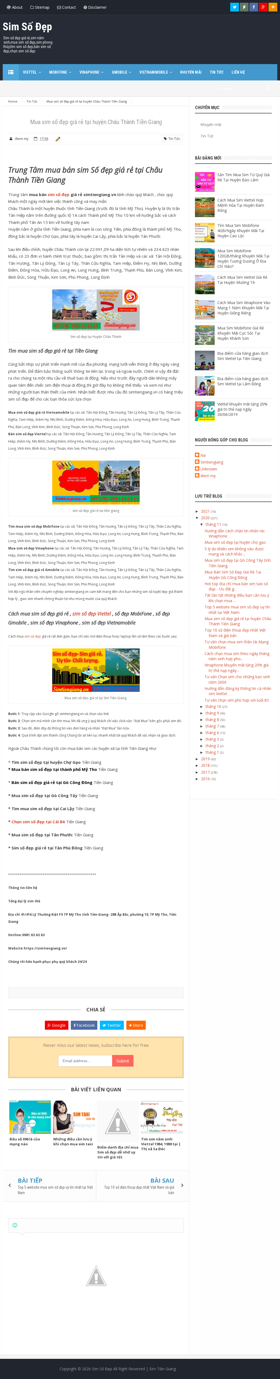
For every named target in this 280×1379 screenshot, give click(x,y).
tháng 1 (213, 752)
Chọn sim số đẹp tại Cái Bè (38, 821)
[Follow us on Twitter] (234, 7)
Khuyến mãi (210, 124)
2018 (206, 765)
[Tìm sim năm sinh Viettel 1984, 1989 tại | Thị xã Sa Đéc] (161, 1117)
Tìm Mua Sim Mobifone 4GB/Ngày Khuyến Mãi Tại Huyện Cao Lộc (240, 230)
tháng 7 (213, 726)
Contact (68, 7)
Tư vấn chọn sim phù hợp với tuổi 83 (237, 700)
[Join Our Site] (273, 7)
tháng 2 (213, 745)
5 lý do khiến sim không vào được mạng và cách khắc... (234, 551)
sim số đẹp (58, 194)
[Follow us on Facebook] (253, 7)
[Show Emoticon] (15, 1225)
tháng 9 (213, 713)
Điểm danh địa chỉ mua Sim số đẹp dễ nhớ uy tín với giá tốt (117, 1152)
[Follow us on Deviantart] (244, 7)
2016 (206, 778)
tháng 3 (213, 739)
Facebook (85, 1025)
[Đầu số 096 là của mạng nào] (30, 1117)
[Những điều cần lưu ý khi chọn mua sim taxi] (74, 1117)
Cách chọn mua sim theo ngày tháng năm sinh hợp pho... (237, 656)
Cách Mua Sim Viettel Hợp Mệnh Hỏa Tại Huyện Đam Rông (240, 205)
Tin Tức (173, 138)
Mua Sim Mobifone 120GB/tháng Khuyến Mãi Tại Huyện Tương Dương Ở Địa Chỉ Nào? (243, 258)
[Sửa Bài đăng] (57, 138)
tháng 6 (213, 732)
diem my (208, 475)
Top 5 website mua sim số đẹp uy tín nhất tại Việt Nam (237, 609)
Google (58, 1025)
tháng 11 (214, 524)
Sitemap (41, 7)
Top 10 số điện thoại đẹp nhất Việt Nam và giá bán (235, 632)
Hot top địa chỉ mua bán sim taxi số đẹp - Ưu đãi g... (236, 586)
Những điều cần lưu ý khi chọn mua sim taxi (73, 1141)
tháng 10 (214, 706)
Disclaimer (97, 7)
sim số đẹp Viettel (91, 613)
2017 (206, 772)
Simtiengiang (211, 462)
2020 (206, 517)
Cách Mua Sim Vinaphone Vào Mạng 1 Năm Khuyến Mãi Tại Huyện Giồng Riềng (243, 308)
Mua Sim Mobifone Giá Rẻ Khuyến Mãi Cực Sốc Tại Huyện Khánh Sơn (240, 333)
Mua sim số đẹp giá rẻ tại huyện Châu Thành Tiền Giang (238, 621)
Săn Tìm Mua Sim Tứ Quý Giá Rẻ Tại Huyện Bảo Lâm (243, 177)
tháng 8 (213, 719)
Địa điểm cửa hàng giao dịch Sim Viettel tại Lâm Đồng (242, 381)
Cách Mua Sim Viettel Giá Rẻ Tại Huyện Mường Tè (242, 280)
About (17, 7)
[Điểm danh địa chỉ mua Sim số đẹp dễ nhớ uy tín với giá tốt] (118, 1121)
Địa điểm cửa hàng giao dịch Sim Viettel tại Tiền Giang (242, 356)
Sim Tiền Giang (162, 1368)
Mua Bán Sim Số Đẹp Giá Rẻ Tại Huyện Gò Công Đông (233, 574)
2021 (206, 511)
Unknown (208, 468)
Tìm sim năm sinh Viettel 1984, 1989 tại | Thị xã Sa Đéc (161, 1144)
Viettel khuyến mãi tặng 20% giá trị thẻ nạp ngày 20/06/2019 (242, 409)
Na (203, 455)
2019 (206, 758)
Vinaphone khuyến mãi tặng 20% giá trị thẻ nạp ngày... (237, 667)
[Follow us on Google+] (263, 7)
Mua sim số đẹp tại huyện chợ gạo (235, 542)
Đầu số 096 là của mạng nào (25, 1141)
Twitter (113, 1025)
